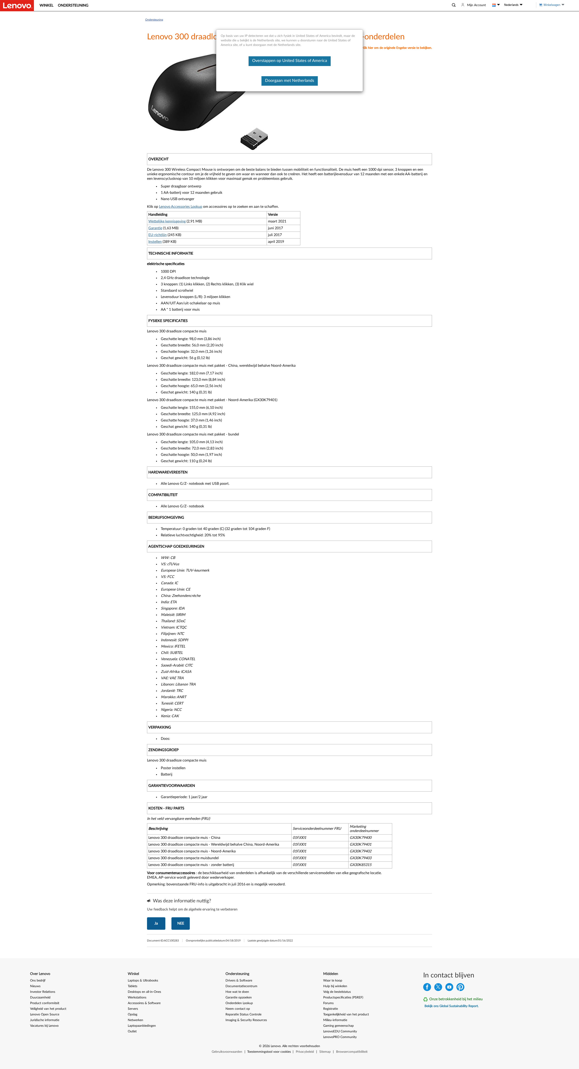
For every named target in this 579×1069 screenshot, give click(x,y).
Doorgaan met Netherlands (289, 81)
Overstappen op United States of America (289, 61)
